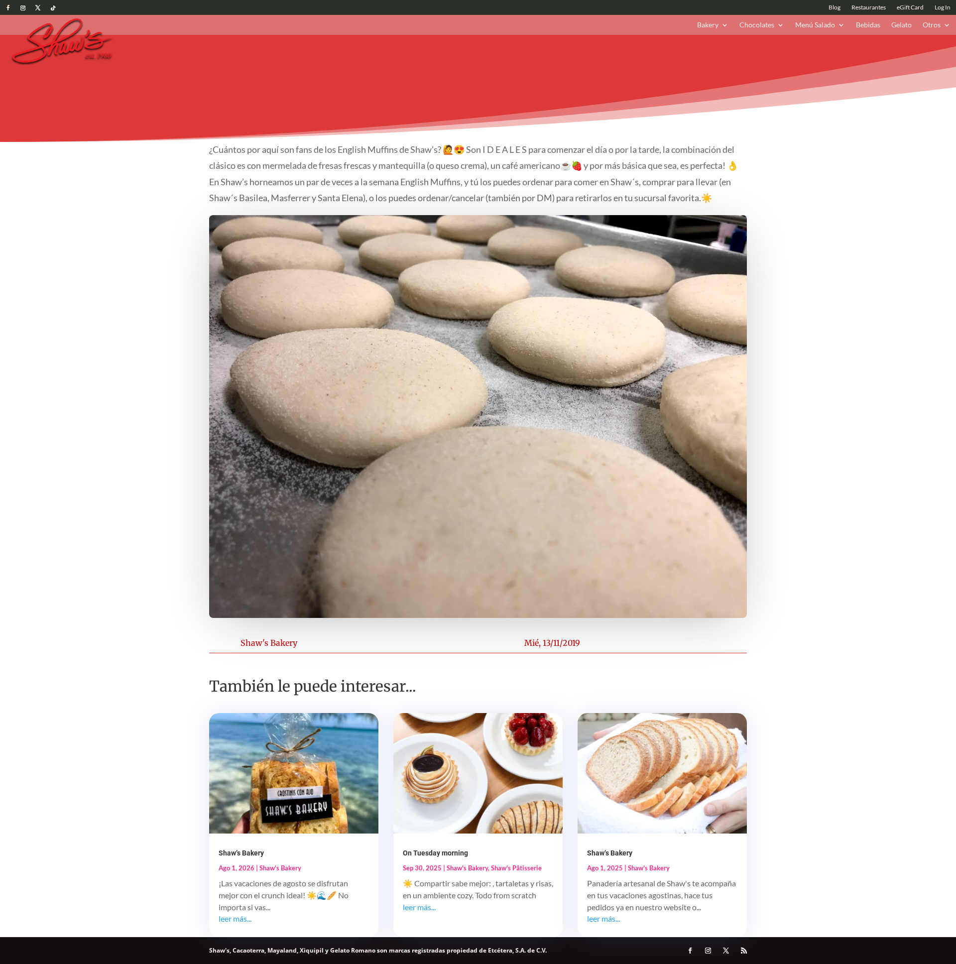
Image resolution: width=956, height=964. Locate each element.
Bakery (707, 25)
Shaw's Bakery (268, 643)
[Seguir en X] (38, 8)
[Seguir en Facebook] (8, 8)
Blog (834, 7)
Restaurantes (868, 7)
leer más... (235, 918)
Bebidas (868, 25)
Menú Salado (815, 25)
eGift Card (910, 7)
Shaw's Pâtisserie (516, 868)
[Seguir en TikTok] (53, 8)
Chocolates (756, 25)
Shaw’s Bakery (241, 853)
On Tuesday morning (435, 853)
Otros (932, 25)
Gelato (901, 25)
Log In (943, 7)
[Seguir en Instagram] (23, 8)
